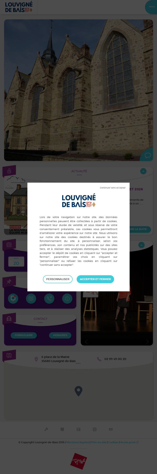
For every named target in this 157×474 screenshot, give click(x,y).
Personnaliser (57, 279)
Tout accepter (95, 279)
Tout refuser (113, 188)
